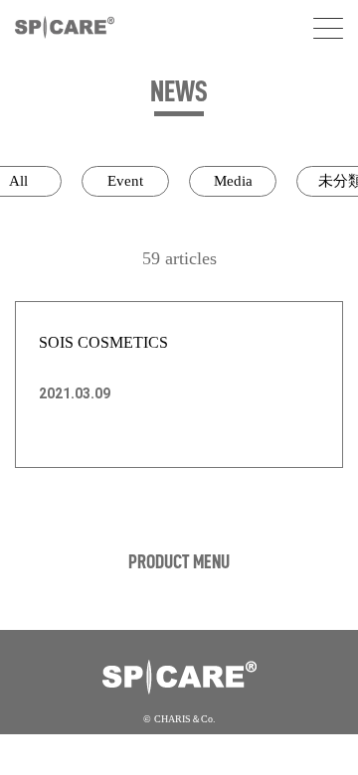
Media (233, 181)
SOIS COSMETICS (103, 342)
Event (125, 181)
